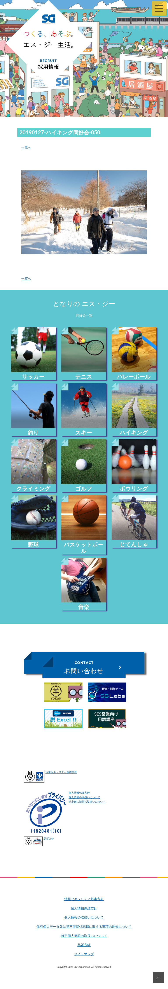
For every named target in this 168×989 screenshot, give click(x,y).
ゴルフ (83, 489)
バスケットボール (83, 548)
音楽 (83, 607)
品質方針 (49, 838)
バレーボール (134, 377)
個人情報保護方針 (79, 792)
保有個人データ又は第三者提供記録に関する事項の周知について (84, 926)
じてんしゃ (134, 544)
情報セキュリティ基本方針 (61, 772)
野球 (33, 545)
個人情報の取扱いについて (84, 797)
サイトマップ (84, 954)
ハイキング (134, 433)
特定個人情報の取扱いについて (87, 801)
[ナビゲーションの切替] (159, 8)
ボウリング (134, 489)
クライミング (33, 489)
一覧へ (26, 147)
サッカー (33, 377)
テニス (83, 377)
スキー (83, 433)
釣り (33, 433)
